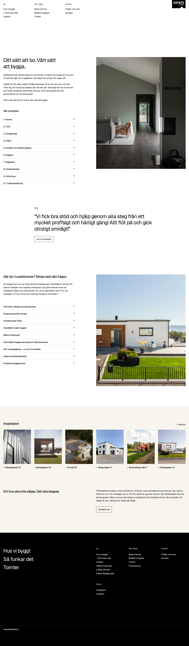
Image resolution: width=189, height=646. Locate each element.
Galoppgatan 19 (43, 467)
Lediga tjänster (103, 569)
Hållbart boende (104, 566)
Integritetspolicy (11, 629)
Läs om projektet (44, 239)
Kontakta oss (104, 509)
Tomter (37, 16)
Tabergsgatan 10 (13, 467)
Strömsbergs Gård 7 (138, 467)
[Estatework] (179, 4)
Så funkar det (11, 13)
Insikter (7, 16)
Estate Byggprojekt (105, 573)
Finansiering (134, 566)
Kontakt (69, 13)
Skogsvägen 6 (104, 467)
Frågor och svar (72, 9)
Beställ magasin (42, 13)
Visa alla (182, 424)
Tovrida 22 (72, 467)
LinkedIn (100, 594)
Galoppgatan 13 (167, 467)
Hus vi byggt (9, 9)
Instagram (101, 590)
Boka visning (40, 9)
